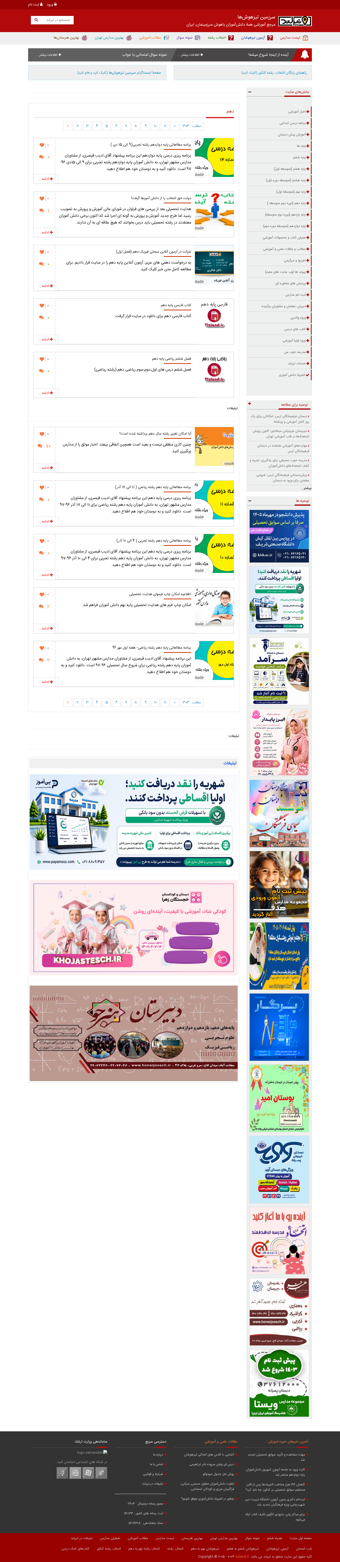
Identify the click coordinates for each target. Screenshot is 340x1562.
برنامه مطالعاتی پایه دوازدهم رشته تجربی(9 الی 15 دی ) (151, 145)
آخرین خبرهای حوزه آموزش (288, 1442)
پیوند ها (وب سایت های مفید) (285, 272)
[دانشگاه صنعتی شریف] (279, 536)
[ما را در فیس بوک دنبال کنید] (62, 1478)
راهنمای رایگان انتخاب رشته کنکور (274, 73)
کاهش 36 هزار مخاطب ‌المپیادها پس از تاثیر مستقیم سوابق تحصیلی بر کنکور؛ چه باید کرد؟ (275, 1487)
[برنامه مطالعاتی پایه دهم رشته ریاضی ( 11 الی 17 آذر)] (214, 500)
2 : (47, 607)
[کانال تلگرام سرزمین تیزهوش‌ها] (101, 1478)
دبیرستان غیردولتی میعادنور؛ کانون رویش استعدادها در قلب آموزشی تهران (281, 433)
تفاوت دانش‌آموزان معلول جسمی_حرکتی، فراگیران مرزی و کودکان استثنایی (207, 1486)
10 (155, 126)
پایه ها (301, 146)
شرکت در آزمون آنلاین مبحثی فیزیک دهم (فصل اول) (153, 252)
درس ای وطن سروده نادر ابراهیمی (211, 1464)
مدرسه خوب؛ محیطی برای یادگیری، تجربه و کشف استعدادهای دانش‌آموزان (279, 463)
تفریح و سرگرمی (295, 260)
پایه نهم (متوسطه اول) (291, 192)
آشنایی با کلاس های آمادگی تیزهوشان (209, 1454)
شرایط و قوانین (153, 1474)
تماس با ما (156, 1464)
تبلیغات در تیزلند (152, 1484)
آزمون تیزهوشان (277, 1549)
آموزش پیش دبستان (292, 134)
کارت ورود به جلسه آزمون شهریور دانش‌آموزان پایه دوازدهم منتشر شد (275, 1472)
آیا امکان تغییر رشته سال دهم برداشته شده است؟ (155, 434)
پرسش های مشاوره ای (291, 283)
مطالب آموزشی (138, 1538)
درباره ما (158, 1454)
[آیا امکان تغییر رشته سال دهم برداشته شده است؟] (214, 446)
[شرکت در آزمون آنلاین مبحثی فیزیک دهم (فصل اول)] (214, 264)
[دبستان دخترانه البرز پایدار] (279, 742)
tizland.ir (242, 1557)
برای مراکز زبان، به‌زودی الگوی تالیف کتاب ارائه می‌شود (275, 1517)
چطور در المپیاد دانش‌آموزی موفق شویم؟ (207, 1499)
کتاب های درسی (295, 329)
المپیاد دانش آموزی (292, 375)
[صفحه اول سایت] (295, 22)
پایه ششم (299, 157)
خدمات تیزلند (297, 363)
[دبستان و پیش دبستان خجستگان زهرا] (134, 928)
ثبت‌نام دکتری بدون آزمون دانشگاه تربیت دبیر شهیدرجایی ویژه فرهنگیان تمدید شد (275, 1502)
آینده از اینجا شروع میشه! (268, 55)
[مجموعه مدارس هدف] (279, 884)
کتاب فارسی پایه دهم (176, 305)
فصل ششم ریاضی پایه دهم (171, 359)
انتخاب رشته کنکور (109, 1549)
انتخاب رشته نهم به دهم (144, 1549)
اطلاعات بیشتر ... (188, 55)
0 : (47, 157)
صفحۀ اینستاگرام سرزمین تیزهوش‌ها (119, 73)
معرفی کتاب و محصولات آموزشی (284, 237)
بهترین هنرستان (192, 1538)
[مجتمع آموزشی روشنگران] (279, 956)
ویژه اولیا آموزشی (294, 340)
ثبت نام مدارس (295, 295)
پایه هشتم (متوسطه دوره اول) (286, 180)
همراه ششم (274, 1538)
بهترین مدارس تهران (223, 1538)
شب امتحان (304, 1549)
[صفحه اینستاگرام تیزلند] (75, 1478)
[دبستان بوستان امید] (279, 1098)
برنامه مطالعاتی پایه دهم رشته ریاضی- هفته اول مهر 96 (151, 648)
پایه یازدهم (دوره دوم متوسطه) (285, 215)
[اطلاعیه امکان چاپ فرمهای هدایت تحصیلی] (214, 607)
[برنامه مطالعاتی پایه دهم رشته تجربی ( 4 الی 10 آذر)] (214, 553)
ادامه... (44, 179)
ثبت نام (34, 5)
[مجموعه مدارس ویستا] (279, 1383)
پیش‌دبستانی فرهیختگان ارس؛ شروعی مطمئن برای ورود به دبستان (282, 477)
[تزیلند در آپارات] (88, 1478)
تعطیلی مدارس (110, 1538)
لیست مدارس (165, 1538)
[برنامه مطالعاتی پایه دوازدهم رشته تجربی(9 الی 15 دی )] (214, 157)
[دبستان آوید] (279, 1169)
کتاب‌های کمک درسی (75, 1549)
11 (165, 126)
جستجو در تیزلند (57, 20)
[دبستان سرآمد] (279, 671)
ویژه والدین (298, 318)
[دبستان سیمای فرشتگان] (279, 813)
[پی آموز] (134, 822)
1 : (46, 211)
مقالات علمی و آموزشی (221, 1442)
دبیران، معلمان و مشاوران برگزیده (284, 306)
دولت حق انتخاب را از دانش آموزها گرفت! (161, 198)
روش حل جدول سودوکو (218, 1474)
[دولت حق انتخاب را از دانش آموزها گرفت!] (214, 211)
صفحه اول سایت (301, 1538)
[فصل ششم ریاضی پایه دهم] (214, 371)
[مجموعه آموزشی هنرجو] (279, 1311)
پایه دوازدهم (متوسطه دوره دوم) (284, 226)
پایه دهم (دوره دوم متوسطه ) (286, 203)
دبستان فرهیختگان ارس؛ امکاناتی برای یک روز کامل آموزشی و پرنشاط (280, 419)
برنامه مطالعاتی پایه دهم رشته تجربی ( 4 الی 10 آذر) (153, 541)
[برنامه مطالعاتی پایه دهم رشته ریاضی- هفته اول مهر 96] (214, 660)
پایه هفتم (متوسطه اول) (290, 169)
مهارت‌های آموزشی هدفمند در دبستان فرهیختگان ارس (283, 448)
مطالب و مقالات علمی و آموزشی (284, 249)
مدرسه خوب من (295, 352)
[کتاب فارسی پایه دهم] (214, 318)
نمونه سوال (252, 1538)
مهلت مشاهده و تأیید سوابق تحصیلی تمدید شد (276, 1457)
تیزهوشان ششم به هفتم (243, 1549)
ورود (50, 5)
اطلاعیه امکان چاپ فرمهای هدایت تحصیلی (160, 594)
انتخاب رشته (175, 1549)
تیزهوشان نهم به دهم (205, 1549)
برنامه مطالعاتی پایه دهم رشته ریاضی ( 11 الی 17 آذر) (153, 487)
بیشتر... (306, 488)
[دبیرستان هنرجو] (134, 1033)
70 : (46, 446)
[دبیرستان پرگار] (279, 1027)
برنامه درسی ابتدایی (293, 123)
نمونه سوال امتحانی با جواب (144, 55)
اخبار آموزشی (297, 111)
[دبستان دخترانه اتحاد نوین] (279, 1240)
